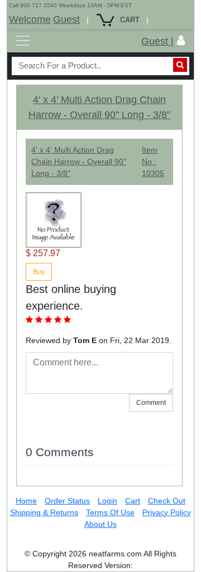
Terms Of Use (110, 512)
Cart (132, 500)
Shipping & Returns (44, 512)
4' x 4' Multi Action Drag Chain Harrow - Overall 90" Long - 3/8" (78, 161)
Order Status (67, 500)
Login (107, 500)
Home (26, 500)
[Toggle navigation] (23, 41)
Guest (66, 19)
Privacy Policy (166, 512)
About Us (100, 524)
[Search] (180, 65)
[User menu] (181, 41)
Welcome (30, 19)
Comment (151, 403)
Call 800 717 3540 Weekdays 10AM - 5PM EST (70, 5)
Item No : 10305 (153, 161)
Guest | (157, 41)
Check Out (166, 500)
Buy (39, 272)
